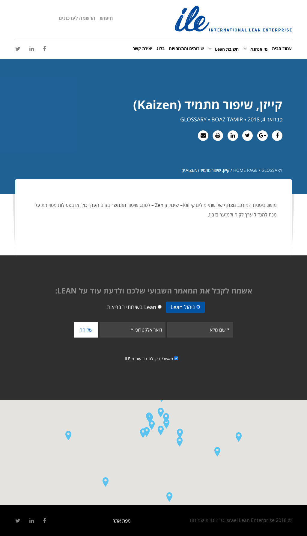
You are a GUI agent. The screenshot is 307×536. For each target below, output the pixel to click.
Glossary (271, 170)
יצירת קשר (142, 48)
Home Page (245, 170)
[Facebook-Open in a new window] (44, 49)
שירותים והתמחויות (186, 48)
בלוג (160, 48)
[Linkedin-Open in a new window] (31, 49)
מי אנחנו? (259, 49)
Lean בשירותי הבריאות (131, 307)
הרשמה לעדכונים (77, 18)
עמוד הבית (282, 48)
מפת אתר (122, 520)
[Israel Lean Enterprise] (233, 18)
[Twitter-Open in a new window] (17, 49)
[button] (160, 430)
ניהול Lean (183, 307)
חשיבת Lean (227, 49)
